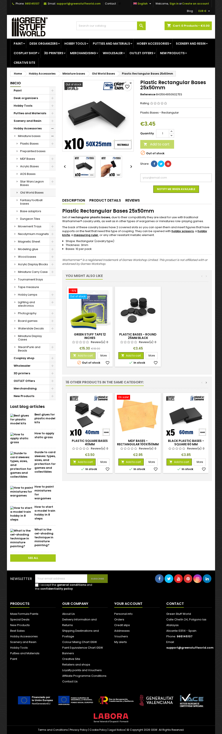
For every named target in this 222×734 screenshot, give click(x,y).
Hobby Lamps (27, 295)
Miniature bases (29, 136)
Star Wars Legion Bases (32, 183)
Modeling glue (28, 249)
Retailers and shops (76, 664)
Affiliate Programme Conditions (84, 676)
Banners (68, 653)
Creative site (24, 62)
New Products (172, 53)
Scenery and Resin (191, 43)
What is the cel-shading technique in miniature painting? (43, 537)
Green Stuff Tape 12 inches (90, 336)
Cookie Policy (98, 730)
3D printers (53, 53)
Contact (110, 3)
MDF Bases (27, 159)
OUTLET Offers (141, 53)
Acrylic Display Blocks (33, 264)
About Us (68, 614)
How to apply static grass (44, 435)
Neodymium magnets (33, 234)
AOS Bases (28, 174)
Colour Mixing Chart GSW (79, 642)
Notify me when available (176, 189)
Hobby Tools (75, 43)
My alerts (120, 642)
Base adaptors (30, 211)
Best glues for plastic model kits (44, 418)
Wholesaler (113, 53)
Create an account (195, 3)
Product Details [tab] (105, 200)
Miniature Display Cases (30, 338)
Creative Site (71, 659)
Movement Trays (29, 226)
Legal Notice (117, 730)
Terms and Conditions (53, 730)
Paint (18, 43)
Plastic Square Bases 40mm (90, 442)
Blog (190, 11)
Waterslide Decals (31, 328)
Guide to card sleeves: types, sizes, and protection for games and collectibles (45, 462)
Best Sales (17, 631)
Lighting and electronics (26, 304)
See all (33, 558)
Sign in (174, 3)
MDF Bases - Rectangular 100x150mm (138, 442)
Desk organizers (43, 43)
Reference (147, 94)
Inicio (15, 83)
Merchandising (83, 53)
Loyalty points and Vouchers (82, 670)
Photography (27, 313)
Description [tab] (73, 200)
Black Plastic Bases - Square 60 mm (186, 442)
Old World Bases (32, 192)
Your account (128, 603)
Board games (28, 321)
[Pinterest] (168, 164)
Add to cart (157, 144)
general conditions (71, 585)
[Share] (154, 164)
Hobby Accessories (153, 43)
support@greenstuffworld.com (79, 3)
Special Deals (19, 619)
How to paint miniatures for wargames (44, 492)
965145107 (32, 3)
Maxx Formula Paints (24, 614)
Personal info (123, 614)
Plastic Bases (29, 144)
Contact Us (70, 681)
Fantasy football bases (31, 202)
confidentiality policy (56, 589)
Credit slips (122, 625)
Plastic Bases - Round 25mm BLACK (138, 336)
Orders (119, 619)
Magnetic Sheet (29, 241)
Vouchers (121, 636)
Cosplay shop (25, 53)
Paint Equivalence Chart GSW (82, 648)
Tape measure (28, 287)
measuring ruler (86, 235)
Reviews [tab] (132, 200)
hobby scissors (182, 231)
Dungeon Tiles (30, 219)
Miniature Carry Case (33, 272)
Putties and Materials (111, 43)
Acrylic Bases (29, 166)
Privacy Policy (79, 730)
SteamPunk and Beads (29, 349)
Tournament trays (30, 279)
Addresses (122, 631)
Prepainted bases (33, 151)
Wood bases (27, 257)
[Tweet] (161, 164)
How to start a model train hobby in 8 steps (44, 513)
